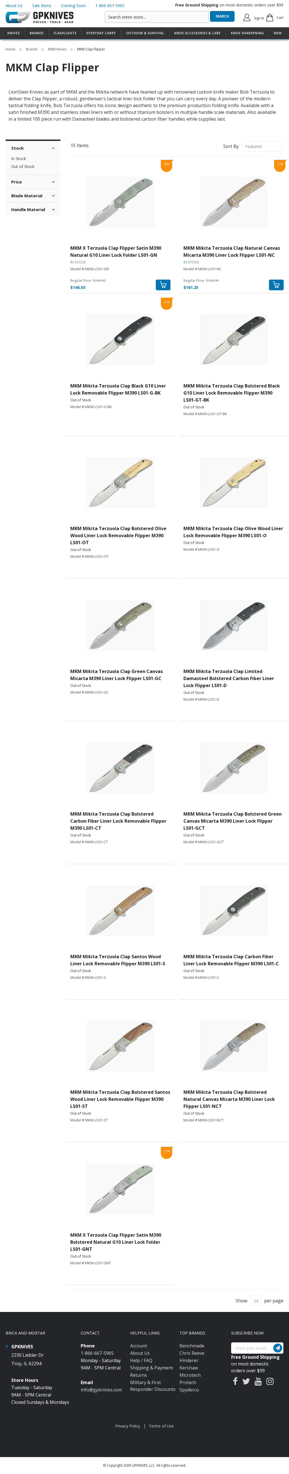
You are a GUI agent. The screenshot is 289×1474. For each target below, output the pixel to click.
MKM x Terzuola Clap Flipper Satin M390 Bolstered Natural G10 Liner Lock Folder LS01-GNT (115, 1242)
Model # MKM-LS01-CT (89, 841)
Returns (138, 1375)
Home (11, 49)
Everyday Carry (101, 33)
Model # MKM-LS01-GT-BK (205, 413)
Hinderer (188, 1360)
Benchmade (191, 1346)
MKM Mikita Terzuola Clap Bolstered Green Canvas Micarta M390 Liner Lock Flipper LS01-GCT (232, 821)
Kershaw (188, 1368)
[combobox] (157, 17)
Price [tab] (16, 182)
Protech (187, 1382)
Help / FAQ (141, 1360)
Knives (13, 33)
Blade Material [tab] (26, 195)
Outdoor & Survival (145, 33)
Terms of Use (161, 1426)
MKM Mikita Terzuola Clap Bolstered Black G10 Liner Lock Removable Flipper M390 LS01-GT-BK (231, 393)
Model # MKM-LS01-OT (89, 556)
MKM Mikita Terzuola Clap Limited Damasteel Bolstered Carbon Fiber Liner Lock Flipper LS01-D (228, 678)
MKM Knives (57, 49)
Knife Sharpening (247, 33)
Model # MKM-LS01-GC (89, 692)
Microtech (190, 1375)
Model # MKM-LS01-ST (89, 1120)
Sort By (231, 146)
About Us (14, 5)
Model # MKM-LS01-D (201, 699)
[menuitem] (13, 33)
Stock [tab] (17, 148)
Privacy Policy (127, 1426)
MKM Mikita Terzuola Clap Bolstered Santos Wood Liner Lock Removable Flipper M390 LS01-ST (120, 1099)
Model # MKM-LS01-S (88, 977)
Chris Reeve (191, 1353)
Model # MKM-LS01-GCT (203, 841)
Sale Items (41, 5)
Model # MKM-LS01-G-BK (91, 406)
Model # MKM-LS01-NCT (203, 1120)
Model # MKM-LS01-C (201, 977)
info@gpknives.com (101, 1390)
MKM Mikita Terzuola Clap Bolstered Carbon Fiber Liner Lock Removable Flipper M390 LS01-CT (118, 821)
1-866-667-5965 (109, 5)
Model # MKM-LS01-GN (89, 268)
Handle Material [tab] (28, 209)
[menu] (144, 33)
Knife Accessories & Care (197, 33)
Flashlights (65, 33)
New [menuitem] (278, 33)
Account (138, 1346)
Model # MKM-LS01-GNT (90, 1262)
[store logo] (39, 17)
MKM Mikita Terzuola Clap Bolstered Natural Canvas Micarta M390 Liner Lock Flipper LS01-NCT (229, 1099)
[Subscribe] (277, 1348)
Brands (32, 49)
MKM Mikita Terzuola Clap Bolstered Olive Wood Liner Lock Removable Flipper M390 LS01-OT (118, 535)
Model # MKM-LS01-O (201, 549)
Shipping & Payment (151, 1368)
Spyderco (189, 1390)
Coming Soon (73, 5)
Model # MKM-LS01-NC (202, 268)
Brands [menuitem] (36, 33)
